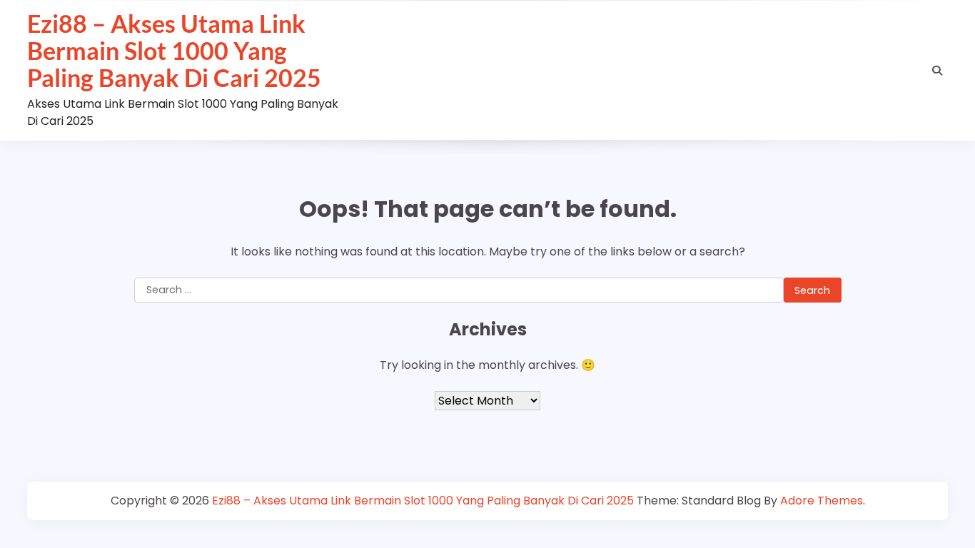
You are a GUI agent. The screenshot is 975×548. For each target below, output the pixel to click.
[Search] (937, 70)
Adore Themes (821, 500)
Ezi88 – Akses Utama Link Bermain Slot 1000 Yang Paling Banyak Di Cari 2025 (174, 50)
